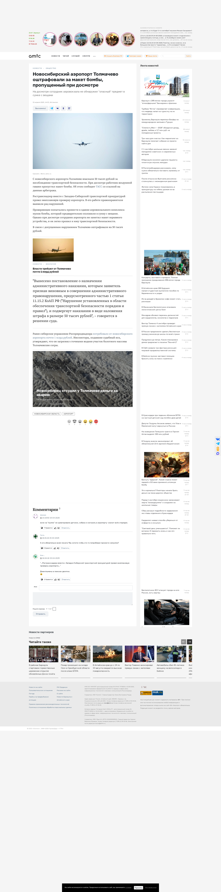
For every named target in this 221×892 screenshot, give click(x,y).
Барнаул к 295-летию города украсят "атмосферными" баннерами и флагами (159, 102)
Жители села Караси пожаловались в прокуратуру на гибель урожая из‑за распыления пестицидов (158, 189)
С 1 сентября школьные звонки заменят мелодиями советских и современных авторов (159, 151)
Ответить (66, 528)
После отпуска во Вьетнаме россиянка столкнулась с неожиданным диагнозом (159, 180)
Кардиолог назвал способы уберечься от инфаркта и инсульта (160, 521)
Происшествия (57, 404)
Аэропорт (68, 414)
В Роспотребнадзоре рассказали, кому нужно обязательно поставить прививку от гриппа (161, 170)
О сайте (60, 694)
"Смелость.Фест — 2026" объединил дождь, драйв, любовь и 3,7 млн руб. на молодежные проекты (160, 130)
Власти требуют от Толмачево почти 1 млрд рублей (52, 270)
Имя (35, 587)
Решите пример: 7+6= (42, 609)
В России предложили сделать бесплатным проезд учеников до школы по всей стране (161, 332)
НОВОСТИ (37, 68)
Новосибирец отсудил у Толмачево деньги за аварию (77, 392)
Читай (66, 56)
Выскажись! (40, 108)
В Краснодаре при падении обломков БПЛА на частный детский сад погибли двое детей (161, 416)
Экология (51, 264)
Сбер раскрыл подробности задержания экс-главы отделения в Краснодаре (160, 512)
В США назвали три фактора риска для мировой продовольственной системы (159, 349)
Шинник (43, 515)
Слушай (76, 56)
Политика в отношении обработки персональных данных (50, 707)
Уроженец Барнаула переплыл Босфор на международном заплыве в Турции (160, 120)
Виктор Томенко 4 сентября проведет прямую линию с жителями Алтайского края (161, 324)
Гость (42, 535)
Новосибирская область (47, 414)
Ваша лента (152, 56)
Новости (55, 56)
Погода (31, 694)
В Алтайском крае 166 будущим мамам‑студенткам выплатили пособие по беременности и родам (160, 290)
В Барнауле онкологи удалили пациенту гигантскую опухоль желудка (159, 161)
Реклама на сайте (63, 690)
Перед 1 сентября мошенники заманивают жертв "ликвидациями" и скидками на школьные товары (161, 502)
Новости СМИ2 (34, 638)
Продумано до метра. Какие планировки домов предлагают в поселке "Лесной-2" (160, 341)
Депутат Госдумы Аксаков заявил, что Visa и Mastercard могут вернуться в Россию (161, 424)
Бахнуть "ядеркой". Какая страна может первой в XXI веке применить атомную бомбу (159, 482)
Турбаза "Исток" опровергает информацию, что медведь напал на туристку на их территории (161, 111)
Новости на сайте (35, 687)
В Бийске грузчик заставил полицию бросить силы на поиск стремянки (158, 357)
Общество (51, 68)
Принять (138, 888)
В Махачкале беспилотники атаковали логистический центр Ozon (159, 308)
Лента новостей (149, 65)
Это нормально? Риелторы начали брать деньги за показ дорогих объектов (160, 491)
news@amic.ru (108, 703)
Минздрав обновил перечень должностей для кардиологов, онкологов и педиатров (160, 316)
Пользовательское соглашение (41, 690)
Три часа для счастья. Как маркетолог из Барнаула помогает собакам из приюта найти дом (160, 141)
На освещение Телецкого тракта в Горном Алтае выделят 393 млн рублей (160, 432)
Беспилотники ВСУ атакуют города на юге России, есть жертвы (160, 591)
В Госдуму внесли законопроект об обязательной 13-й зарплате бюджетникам (160, 442)
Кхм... (42, 555)
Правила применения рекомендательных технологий (49, 704)
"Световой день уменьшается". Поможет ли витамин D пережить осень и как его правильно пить (161, 531)
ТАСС (99, 186)
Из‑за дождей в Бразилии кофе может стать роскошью (161, 300)
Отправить (40, 614)
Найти (188, 56)
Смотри (86, 56)
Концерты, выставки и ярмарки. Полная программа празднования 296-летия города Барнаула (161, 280)
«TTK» (61, 728)
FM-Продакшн (62, 687)
